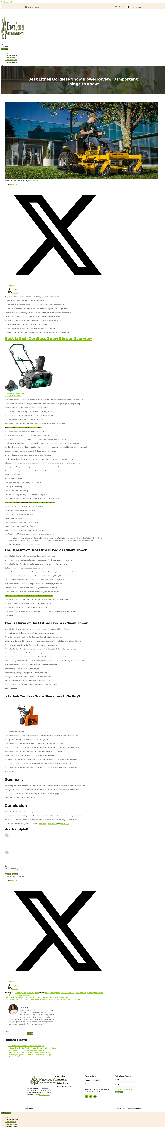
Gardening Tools (11, 60)
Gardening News (10, 57)
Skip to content (6, 2)
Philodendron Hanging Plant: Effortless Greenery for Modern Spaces (32, 1048)
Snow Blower (9, 995)
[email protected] (96, 1084)
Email (117, 1084)
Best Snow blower (67, 993)
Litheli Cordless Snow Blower (15, 393)
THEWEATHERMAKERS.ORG (31, 544)
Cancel (14, 874)
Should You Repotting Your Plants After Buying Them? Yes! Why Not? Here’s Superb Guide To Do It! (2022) (44, 999)
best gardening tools (52, 993)
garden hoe (42, 824)
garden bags (64, 824)
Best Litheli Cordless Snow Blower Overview (48, 338)
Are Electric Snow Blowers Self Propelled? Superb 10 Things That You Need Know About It (38, 997)
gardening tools (80, 993)
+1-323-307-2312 (135, 7)
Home (6, 53)
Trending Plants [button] (11, 55)
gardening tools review (95, 993)
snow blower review (22, 995)
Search (7, 1031)
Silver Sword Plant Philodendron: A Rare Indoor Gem (27, 1050)
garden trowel (51, 824)
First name (118, 1079)
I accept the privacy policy (126, 1089)
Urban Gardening (11, 62)
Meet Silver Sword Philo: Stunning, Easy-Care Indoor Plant (29, 1052)
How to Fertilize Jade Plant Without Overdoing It (26, 1046)
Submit (7, 874)
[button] (2, 45)
